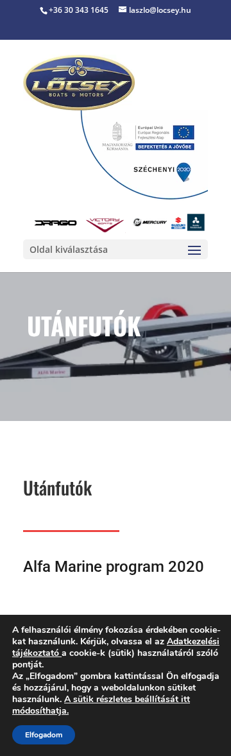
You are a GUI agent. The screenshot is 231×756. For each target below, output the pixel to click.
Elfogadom (43, 735)
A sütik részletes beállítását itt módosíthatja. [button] (101, 705)
